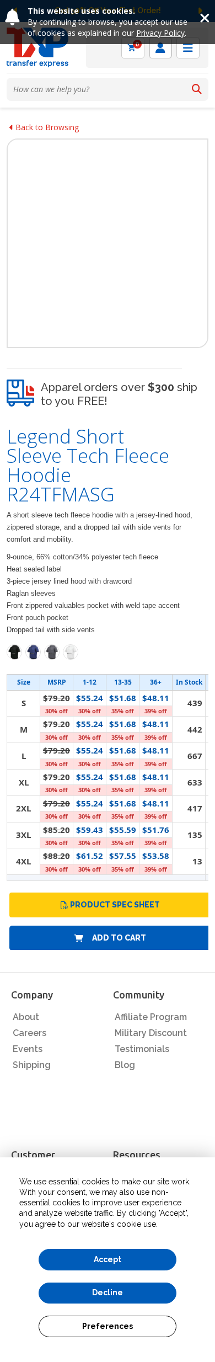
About (26, 1017)
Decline (107, 1292)
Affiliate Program (151, 1017)
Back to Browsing (46, 127)
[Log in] (160, 47)
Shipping (32, 1065)
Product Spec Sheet (115, 904)
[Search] (196, 89)
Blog (125, 1065)
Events (27, 1049)
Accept (107, 1259)
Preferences (107, 1326)
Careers (29, 1033)
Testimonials (142, 1049)
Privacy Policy (160, 33)
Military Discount (151, 1033)
